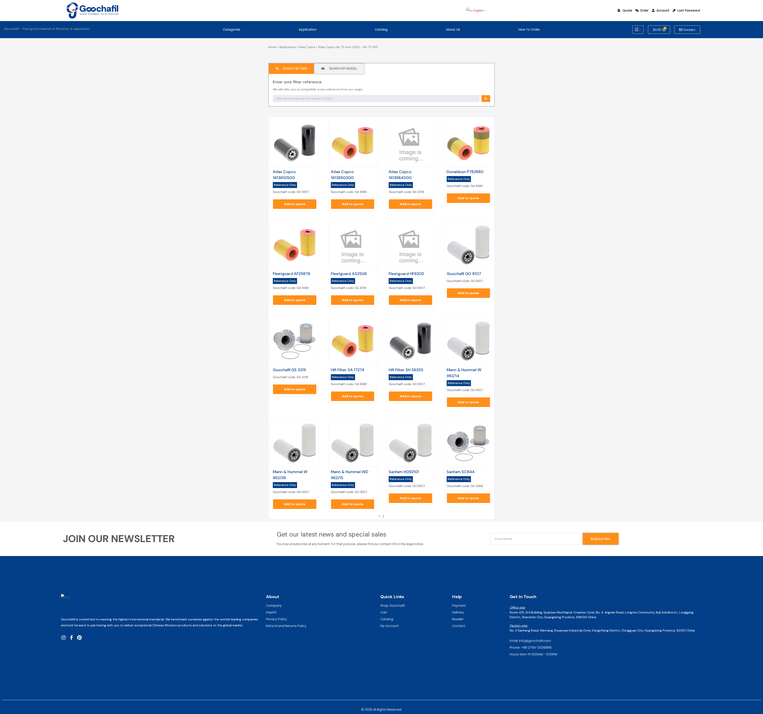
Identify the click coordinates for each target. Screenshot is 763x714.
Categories (231, 29)
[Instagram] (63, 637)
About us (453, 29)
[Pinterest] (79, 637)
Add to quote (294, 204)
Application (308, 29)
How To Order (529, 29)
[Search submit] (485, 98)
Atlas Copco (307, 47)
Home (272, 47)
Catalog (381, 29)
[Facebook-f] (71, 637)
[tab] (291, 68)
